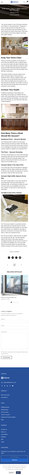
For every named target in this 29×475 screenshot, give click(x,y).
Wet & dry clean (5, 395)
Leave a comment (14, 251)
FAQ (2, 439)
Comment (4, 331)
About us (3, 432)
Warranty (3, 437)
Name (3, 319)
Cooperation (4, 434)
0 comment (16, 15)
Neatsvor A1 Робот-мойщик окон (8, 297)
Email (3, 325)
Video (2, 442)
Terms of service (5, 414)
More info (11, 472)
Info (12, 15)
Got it (18, 472)
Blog (2, 419)
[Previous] (2, 289)
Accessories (4, 397)
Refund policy (4, 409)
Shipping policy (5, 407)
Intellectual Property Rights (8, 417)
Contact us (4, 429)
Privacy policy (5, 412)
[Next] (26, 289)
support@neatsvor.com (9, 382)
